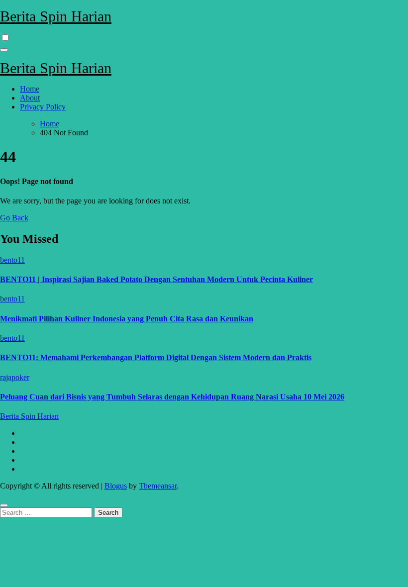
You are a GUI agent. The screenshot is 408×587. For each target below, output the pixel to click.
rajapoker (14, 377)
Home (29, 89)
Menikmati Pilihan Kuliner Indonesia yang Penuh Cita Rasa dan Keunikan (126, 318)
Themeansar (158, 486)
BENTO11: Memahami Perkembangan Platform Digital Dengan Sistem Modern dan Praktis (155, 357)
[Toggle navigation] (4, 49)
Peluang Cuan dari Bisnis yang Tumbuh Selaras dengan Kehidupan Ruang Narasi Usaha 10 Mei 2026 (172, 396)
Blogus (115, 486)
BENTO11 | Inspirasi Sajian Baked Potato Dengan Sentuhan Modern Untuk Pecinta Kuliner (156, 279)
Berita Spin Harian (55, 16)
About (30, 98)
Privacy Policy (43, 106)
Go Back (14, 217)
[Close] (4, 505)
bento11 (12, 260)
